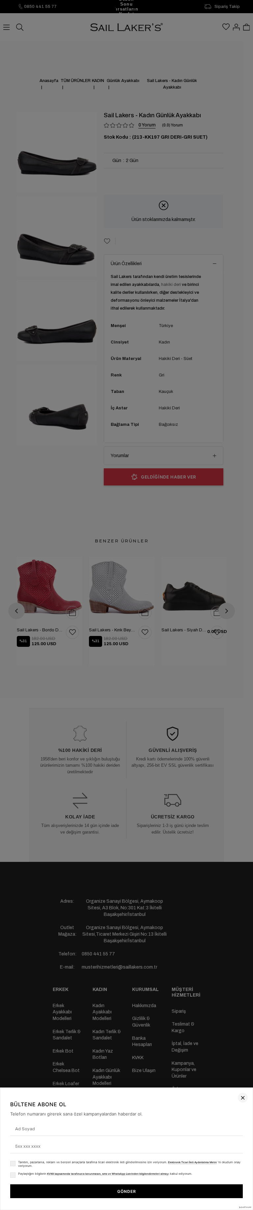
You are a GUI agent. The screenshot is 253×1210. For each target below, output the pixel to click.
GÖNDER (126, 1191)
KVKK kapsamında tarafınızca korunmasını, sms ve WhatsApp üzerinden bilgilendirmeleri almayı (108, 1173)
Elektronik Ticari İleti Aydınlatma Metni (192, 1162)
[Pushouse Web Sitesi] (244, 1207)
